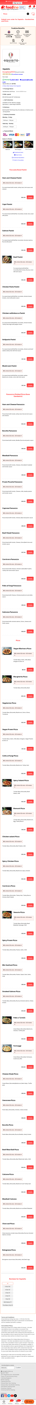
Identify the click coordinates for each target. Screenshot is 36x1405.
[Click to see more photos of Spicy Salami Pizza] (7, 783)
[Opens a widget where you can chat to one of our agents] (29, 1402)
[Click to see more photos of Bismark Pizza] (7, 811)
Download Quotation (18, 157)
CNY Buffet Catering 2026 (8, 1386)
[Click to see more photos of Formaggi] (7, 1048)
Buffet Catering (5, 1379)
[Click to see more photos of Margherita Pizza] (7, 679)
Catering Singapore (6, 1378)
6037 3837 (15, 79)
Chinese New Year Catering (8, 1383)
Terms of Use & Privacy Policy (9, 1376)
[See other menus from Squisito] (12, 65)
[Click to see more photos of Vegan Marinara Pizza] (7, 651)
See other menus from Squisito (12, 86)
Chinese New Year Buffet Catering (10, 1385)
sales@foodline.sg (7, 1371)
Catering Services (6, 1381)
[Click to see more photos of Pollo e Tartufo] (7, 1020)
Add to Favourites (19, 160)
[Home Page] (10, 8)
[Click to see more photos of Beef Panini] (7, 259)
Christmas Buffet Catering (8, 1390)
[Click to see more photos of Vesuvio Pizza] (7, 914)
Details (30, 197)
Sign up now (17, 3)
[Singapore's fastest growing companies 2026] (22, 7)
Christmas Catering (6, 1388)
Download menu (18, 152)
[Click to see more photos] (8, 148)
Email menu (18, 155)
